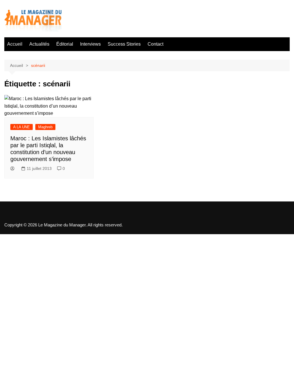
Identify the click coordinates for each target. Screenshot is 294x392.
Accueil (14, 44)
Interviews (90, 44)
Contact (155, 44)
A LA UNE (21, 127)
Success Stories (124, 44)
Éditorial (64, 44)
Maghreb (45, 127)
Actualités (39, 44)
